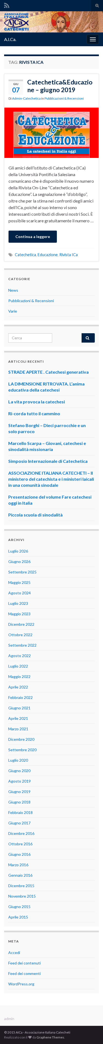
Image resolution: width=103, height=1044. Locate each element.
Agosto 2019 (19, 781)
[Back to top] (91, 1031)
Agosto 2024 (19, 593)
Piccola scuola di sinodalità (35, 514)
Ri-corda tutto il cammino (34, 413)
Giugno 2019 (19, 791)
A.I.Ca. (10, 39)
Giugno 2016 (19, 854)
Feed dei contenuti (24, 963)
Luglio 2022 (18, 666)
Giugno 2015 (19, 906)
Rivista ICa (68, 254)
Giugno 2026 (19, 561)
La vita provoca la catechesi (36, 401)
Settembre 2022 (22, 645)
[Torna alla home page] (51, 21)
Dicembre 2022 (21, 624)
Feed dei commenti (24, 973)
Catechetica (25, 254)
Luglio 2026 (18, 551)
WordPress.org (21, 984)
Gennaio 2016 (20, 875)
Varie (12, 311)
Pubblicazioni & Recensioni (64, 98)
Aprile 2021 (18, 718)
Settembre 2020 (22, 749)
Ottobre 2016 (20, 843)
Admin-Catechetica (26, 98)
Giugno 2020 (19, 770)
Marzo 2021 (18, 728)
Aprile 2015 (18, 917)
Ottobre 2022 (20, 634)
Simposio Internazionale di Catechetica (48, 461)
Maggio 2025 (19, 582)
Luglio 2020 (18, 760)
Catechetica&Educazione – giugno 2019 (60, 86)
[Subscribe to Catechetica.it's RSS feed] (6, 5)
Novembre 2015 (22, 896)
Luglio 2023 (18, 603)
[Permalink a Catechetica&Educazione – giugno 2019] (51, 132)
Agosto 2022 (19, 655)
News (13, 290)
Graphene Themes (50, 1037)
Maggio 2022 (19, 676)
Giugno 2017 (19, 823)
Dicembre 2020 (21, 739)
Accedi (14, 952)
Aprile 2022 (18, 687)
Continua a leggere (32, 236)
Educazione (48, 254)
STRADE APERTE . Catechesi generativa (48, 372)
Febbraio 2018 (20, 812)
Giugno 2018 (19, 802)
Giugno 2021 (19, 708)
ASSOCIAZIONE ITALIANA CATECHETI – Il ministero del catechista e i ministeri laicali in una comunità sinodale (51, 479)
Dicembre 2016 (21, 833)
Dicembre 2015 (21, 885)
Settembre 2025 (22, 572)
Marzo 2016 (18, 864)
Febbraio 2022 (20, 697)
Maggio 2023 (19, 613)
